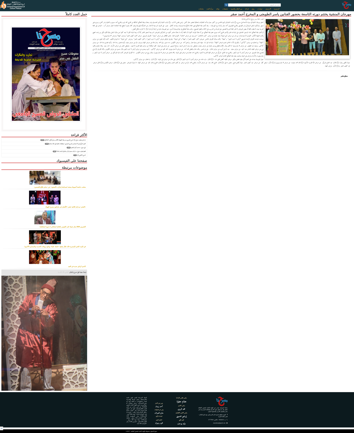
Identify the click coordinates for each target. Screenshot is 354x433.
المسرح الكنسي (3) (80, 155)
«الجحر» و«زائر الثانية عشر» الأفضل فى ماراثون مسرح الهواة (66, 207)
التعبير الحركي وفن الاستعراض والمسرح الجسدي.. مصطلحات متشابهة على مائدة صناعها (65, 144)
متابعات (201, 9)
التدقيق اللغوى (159, 420)
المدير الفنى (181, 420)
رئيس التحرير (181, 405)
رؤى (253, 9)
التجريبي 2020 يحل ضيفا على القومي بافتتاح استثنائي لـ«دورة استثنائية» (62, 226)
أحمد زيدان (159, 406)
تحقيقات (225, 9)
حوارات (259, 9)
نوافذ (217, 9)
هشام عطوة (181, 401)
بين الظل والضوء (236, 9)
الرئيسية (276, 9)
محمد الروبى (181, 409)
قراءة (247, 9)
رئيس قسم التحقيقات (159, 410)
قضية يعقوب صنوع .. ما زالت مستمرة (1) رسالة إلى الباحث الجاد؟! (69, 151)
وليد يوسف (181, 424)
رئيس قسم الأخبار (159, 403)
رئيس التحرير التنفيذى (181, 413)
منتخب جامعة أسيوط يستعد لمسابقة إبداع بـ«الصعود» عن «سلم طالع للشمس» (60, 187)
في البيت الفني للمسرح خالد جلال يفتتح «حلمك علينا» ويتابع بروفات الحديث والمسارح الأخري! (55, 246)
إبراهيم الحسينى (181, 416)
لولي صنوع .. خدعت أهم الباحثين (76, 147)
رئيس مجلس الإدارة (181, 398)
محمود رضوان (159, 423)
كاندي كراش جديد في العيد (77, 266)
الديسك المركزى (159, 416)
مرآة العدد (209, 9)
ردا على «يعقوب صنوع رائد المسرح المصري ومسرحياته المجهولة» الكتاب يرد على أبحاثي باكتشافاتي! (63, 140)
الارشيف (268, 9)
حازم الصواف (159, 413)
